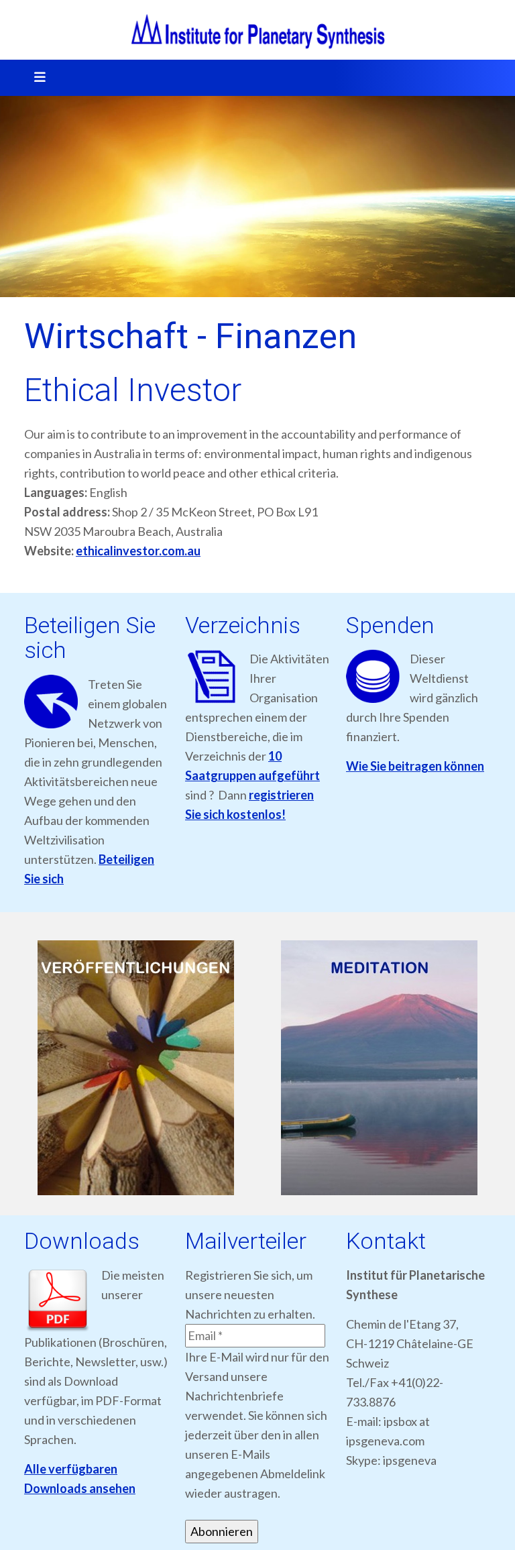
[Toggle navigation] (35, 78)
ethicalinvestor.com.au (138, 550)
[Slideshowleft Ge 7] (135, 1067)
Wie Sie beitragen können (415, 766)
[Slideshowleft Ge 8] (379, 1067)
